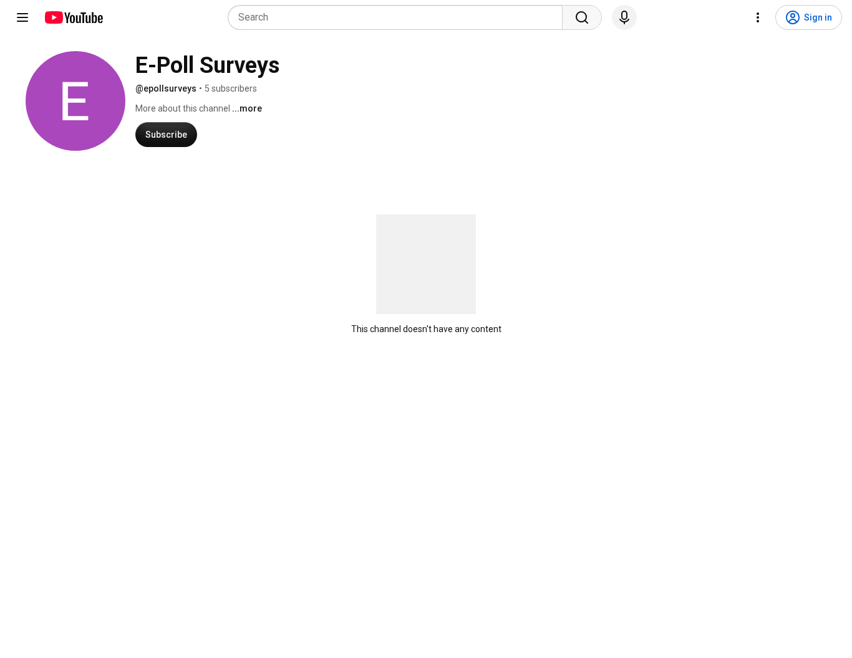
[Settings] (757, 17)
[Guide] (22, 17)
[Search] (582, 17)
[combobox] (398, 17)
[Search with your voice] (624, 17)
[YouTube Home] (73, 17)
